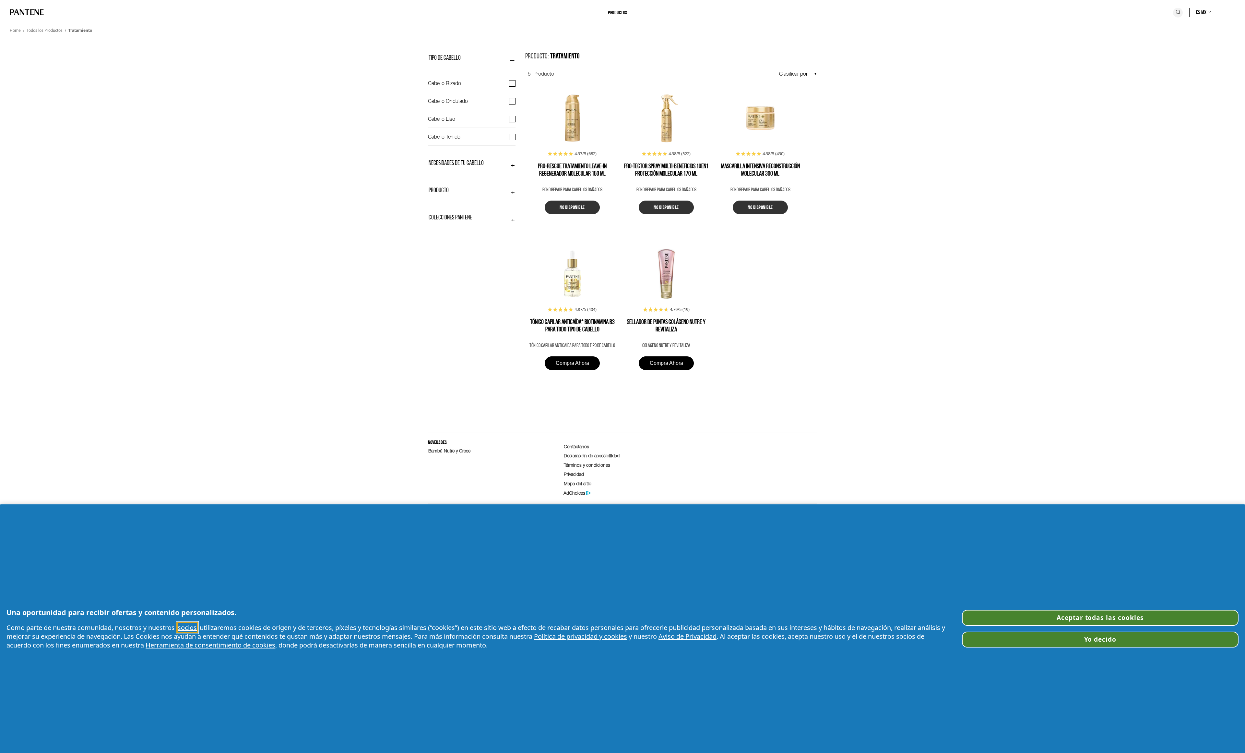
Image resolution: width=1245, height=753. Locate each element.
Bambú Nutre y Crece (449, 450)
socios (187, 627)
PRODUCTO (439, 189)
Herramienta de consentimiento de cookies (210, 645)
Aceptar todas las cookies (1100, 617)
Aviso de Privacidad (687, 636)
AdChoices (574, 493)
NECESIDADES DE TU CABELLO (456, 162)
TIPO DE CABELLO (445, 57)
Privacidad (574, 474)
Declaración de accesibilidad (592, 455)
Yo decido (1100, 639)
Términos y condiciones (587, 465)
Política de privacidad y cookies (580, 636)
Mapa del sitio (577, 483)
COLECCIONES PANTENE (450, 217)
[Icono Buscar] (1178, 13)
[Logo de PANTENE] (27, 12)
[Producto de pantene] (572, 118)
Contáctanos (576, 446)
